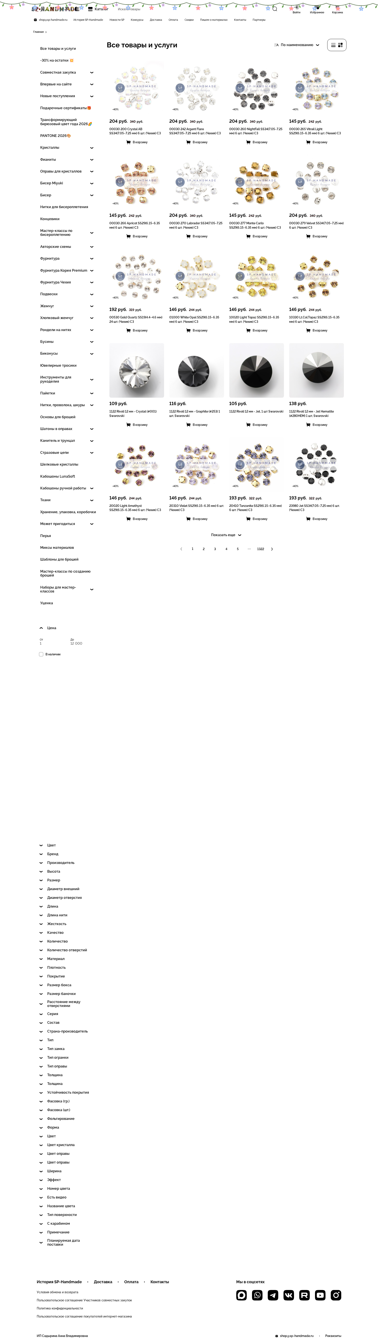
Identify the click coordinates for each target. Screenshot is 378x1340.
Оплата (173, 19)
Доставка (156, 19)
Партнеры (259, 19)
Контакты (240, 19)
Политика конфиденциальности (60, 1308)
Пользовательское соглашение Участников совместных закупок (84, 1300)
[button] (40, 32)
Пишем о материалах (214, 19)
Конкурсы (137, 19)
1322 (260, 549)
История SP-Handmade (88, 19)
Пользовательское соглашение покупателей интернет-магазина (84, 1316)
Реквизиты (333, 1336)
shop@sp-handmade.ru (53, 19)
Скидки (189, 19)
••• (249, 549)
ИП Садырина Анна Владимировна (62, 1336)
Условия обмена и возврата (57, 1292)
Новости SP (117, 19)
